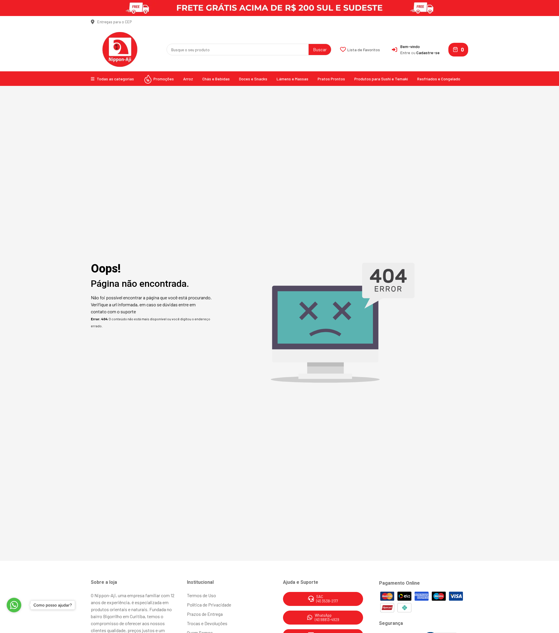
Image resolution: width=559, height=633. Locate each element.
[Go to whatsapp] (14, 605)
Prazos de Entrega (205, 614)
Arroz (188, 78)
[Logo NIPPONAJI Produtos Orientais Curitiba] (120, 49)
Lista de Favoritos (363, 49)
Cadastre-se (428, 52)
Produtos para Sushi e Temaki (381, 78)
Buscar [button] (320, 49)
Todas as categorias (115, 78)
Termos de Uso (201, 595)
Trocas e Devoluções (207, 623)
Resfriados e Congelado (438, 78)
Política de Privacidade (209, 604)
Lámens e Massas (292, 78)
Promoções (163, 78)
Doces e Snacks (253, 78)
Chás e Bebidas (216, 78)
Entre (405, 52)
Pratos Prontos (331, 78)
